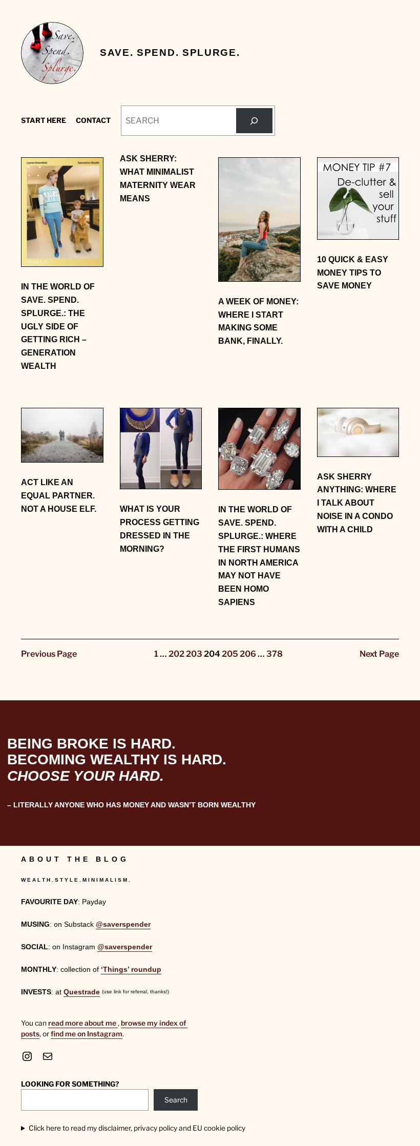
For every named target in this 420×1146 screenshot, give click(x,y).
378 (274, 654)
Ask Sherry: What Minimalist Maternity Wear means (158, 178)
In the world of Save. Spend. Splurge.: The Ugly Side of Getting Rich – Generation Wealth (58, 326)
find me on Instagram (86, 1034)
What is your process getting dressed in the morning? (159, 528)
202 (176, 654)
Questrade (82, 992)
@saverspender (123, 924)
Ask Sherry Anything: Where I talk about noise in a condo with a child (356, 503)
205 (230, 654)
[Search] (254, 121)
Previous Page (49, 654)
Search (175, 1100)
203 (194, 654)
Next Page (379, 654)
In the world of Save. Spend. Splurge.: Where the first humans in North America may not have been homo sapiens (259, 556)
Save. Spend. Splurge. (170, 52)
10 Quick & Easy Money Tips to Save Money (352, 272)
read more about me (83, 1023)
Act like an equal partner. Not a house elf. (58, 495)
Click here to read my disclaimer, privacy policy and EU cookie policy (137, 1128)
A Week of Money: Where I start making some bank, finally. (258, 321)
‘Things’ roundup (131, 969)
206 (248, 654)
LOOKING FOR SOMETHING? (70, 1084)
